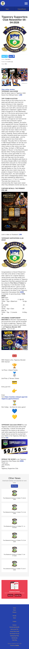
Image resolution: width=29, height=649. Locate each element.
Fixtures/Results (22, 9)
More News (14, 486)
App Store (10, 595)
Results (14, 615)
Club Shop (14, 640)
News (7, 9)
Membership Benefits (14, 627)
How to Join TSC (14, 629)
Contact (14, 621)
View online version (8, 89)
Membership (14, 637)
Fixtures (14, 612)
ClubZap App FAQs (14, 635)
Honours (14, 625)
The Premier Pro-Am (14, 633)
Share (10, 56)
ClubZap (17, 645)
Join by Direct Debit (14, 631)
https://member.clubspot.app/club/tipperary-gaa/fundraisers (14, 398)
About (14, 617)
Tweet (3, 56)
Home (14, 607)
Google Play (18, 595)
